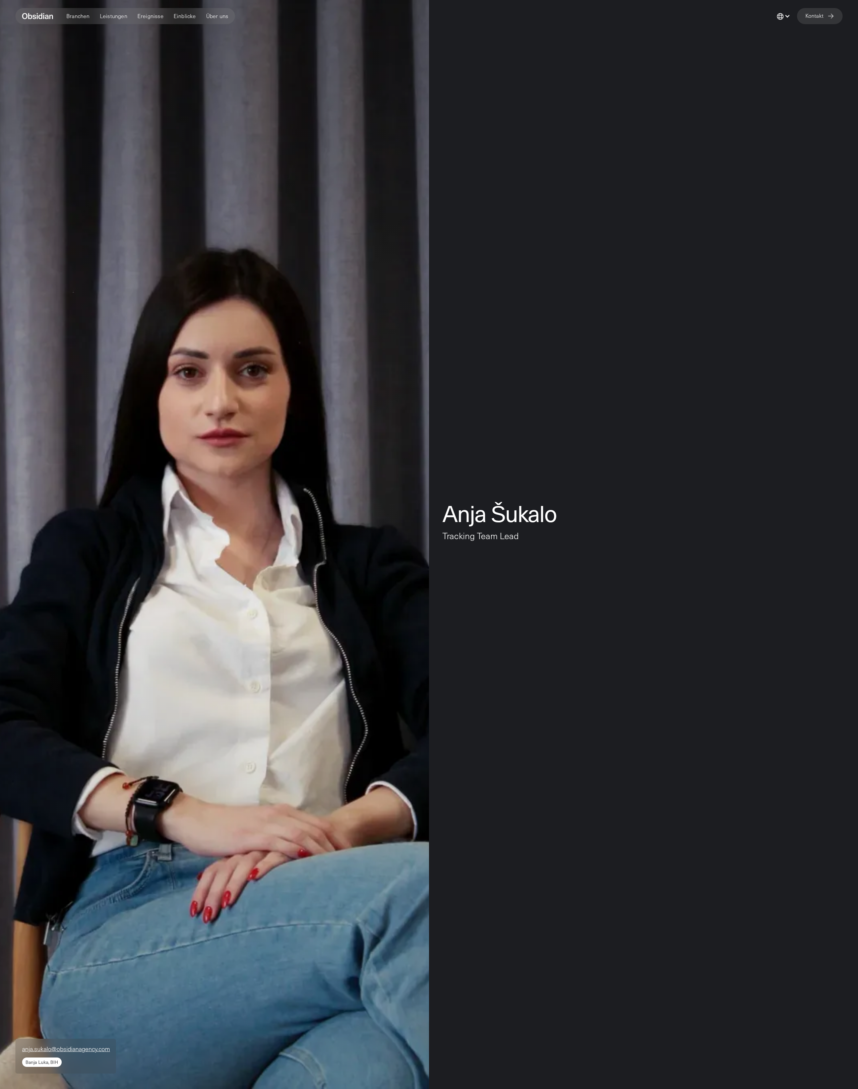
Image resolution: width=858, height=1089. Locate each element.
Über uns (217, 16)
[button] (78, 16)
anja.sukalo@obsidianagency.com (66, 1048)
